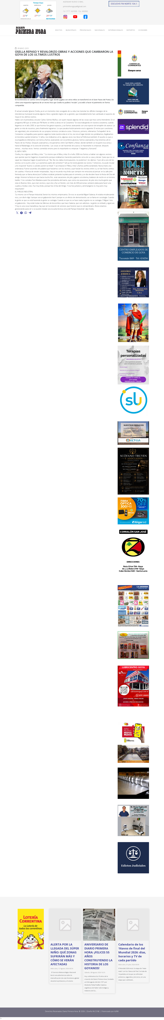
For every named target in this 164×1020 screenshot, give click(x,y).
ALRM (116, 1011)
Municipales (71, 30)
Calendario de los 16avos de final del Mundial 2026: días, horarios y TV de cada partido (132, 952)
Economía (143, 30)
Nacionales (100, 30)
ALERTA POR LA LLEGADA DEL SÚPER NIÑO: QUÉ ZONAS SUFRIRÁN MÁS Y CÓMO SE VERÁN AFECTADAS (65, 954)
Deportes (131, 30)
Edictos (58, 30)
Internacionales (115, 30)
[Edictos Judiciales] (133, 857)
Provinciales (85, 30)
